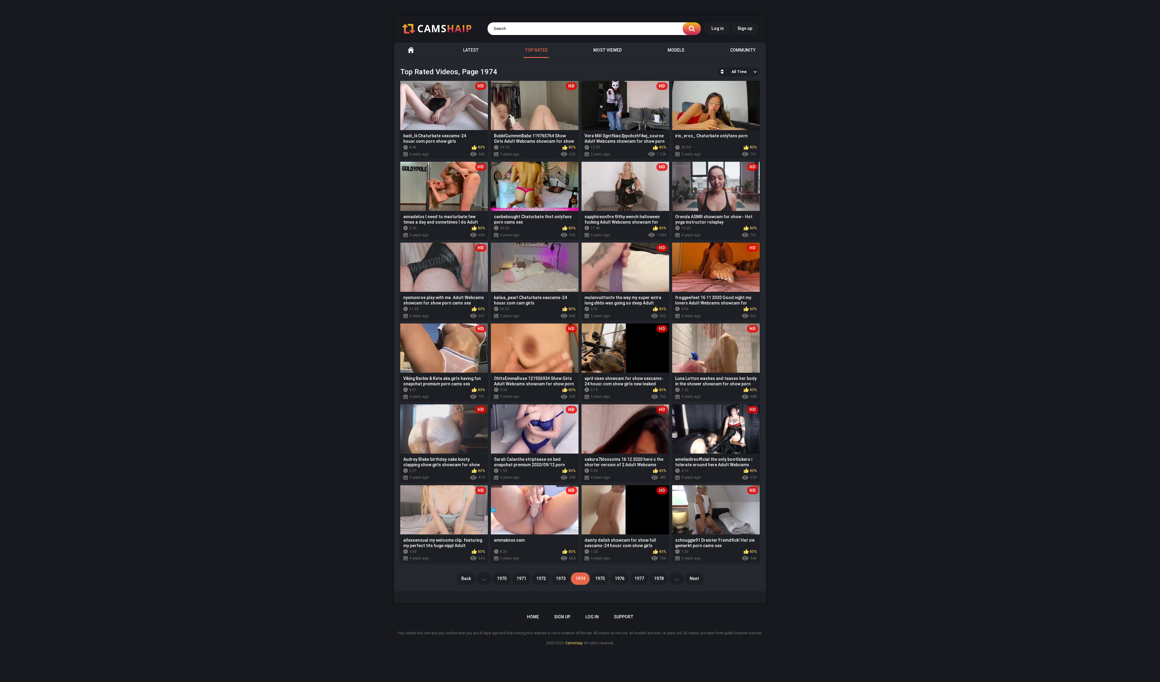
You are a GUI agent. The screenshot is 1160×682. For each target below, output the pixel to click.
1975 (600, 578)
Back (466, 578)
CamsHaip (573, 643)
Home (410, 50)
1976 (619, 578)
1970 (502, 578)
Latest (471, 50)
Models (676, 50)
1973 (561, 578)
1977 (639, 578)
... (484, 578)
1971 (521, 578)
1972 (541, 578)
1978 (659, 578)
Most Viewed (607, 50)
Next (694, 578)
